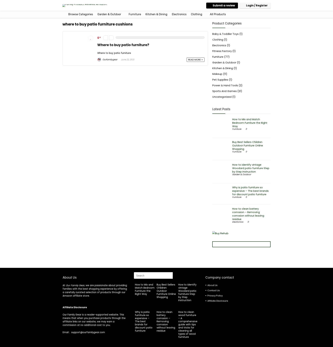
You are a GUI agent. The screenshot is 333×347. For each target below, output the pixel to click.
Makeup (217, 74)
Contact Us (213, 290)
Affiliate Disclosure (217, 300)
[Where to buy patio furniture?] (80, 37)
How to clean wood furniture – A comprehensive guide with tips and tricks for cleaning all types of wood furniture (187, 324)
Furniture (135, 14)
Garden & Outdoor (109, 14)
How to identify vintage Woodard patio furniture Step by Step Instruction (250, 168)
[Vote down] (105, 38)
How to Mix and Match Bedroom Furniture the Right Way (249, 123)
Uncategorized (222, 97)
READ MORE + (195, 59)
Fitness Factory (222, 51)
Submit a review (224, 5)
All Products (218, 14)
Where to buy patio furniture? (123, 45)
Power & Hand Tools (225, 85)
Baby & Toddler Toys (225, 34)
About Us (212, 285)
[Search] (176, 275)
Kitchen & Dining (156, 14)
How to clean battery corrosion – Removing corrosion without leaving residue (248, 214)
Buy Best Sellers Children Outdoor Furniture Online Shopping (247, 145)
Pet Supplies (220, 79)
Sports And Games (224, 91)
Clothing (196, 14)
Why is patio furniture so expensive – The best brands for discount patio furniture (250, 191)
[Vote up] (111, 38)
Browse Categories (80, 14)
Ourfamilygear (109, 59)
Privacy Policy (215, 295)
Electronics (179, 14)
